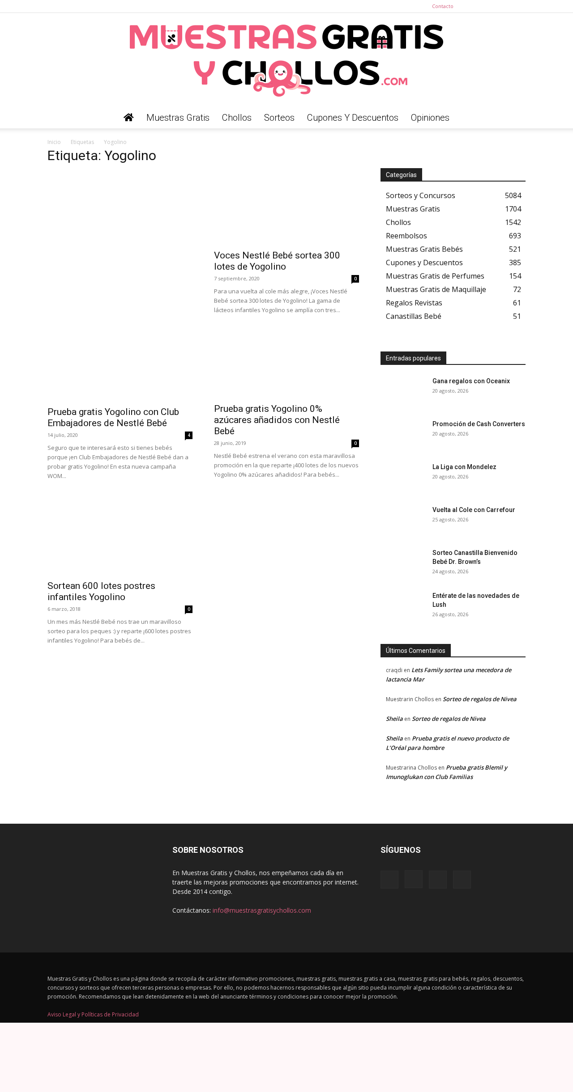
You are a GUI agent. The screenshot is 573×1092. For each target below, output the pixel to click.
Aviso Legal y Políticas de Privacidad (93, 1014)
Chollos (237, 117)
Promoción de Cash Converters (478, 423)
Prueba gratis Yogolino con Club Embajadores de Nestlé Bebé (113, 417)
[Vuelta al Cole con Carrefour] (403, 521)
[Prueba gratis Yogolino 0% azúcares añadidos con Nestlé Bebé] (286, 363)
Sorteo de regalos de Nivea (480, 699)
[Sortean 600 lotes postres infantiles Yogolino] (119, 540)
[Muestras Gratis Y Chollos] (286, 60)
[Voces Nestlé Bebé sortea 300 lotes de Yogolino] (286, 208)
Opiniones (430, 117)
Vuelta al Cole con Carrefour (473, 509)
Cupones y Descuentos (352, 117)
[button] (515, 118)
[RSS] (504, 6)
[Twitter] (519, 6)
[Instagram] (489, 6)
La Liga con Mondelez (464, 466)
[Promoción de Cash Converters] (403, 435)
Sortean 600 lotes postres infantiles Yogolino (101, 591)
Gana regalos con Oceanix (471, 381)
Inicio (54, 142)
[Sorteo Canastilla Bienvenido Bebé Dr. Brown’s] (403, 564)
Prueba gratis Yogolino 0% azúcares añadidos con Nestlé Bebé (277, 419)
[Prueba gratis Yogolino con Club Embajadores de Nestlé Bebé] (119, 365)
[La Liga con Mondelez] (403, 478)
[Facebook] (474, 6)
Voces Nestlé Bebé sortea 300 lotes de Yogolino (277, 261)
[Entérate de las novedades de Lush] (403, 606)
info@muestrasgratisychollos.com (262, 910)
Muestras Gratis (178, 117)
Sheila (394, 719)
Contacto (442, 6)
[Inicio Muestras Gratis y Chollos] (128, 117)
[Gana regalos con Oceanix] (403, 392)
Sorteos (279, 117)
